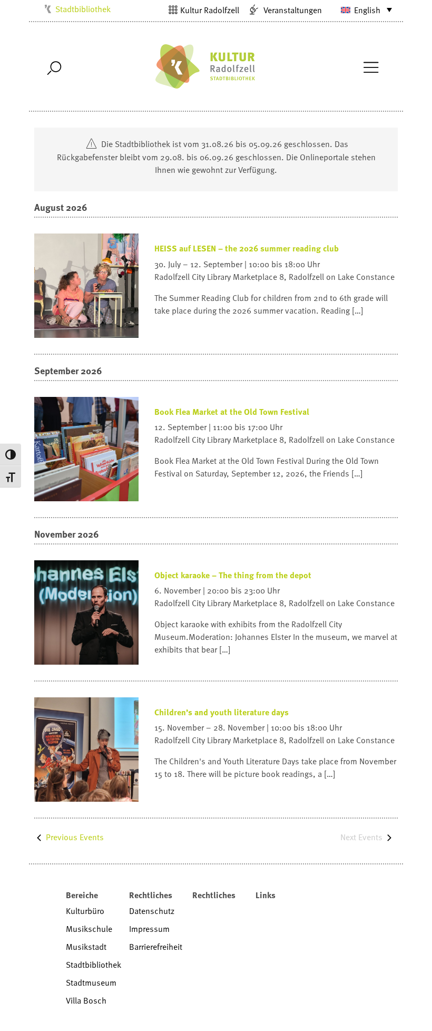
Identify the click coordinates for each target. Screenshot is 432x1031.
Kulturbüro (85, 910)
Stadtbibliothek (83, 9)
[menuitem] (360, 9)
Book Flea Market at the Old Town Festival (231, 411)
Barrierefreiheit (155, 946)
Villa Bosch (86, 1000)
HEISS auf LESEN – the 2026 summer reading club (246, 248)
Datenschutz (151, 910)
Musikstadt (86, 946)
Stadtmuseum (91, 982)
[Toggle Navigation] (370, 66)
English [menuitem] (367, 10)
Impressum (149, 928)
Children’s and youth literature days (221, 712)
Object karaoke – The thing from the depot (232, 575)
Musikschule (89, 928)
